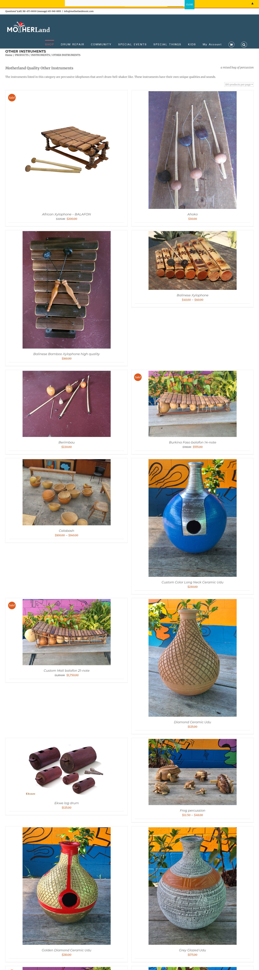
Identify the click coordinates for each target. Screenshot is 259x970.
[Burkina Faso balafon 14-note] (193, 373)
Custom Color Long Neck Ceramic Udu (192, 582)
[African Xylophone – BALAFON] (67, 93)
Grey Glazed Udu (192, 950)
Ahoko (192, 214)
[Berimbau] (67, 373)
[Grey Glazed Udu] (193, 830)
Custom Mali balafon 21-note (67, 671)
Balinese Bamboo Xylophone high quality (66, 354)
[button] (244, 44)
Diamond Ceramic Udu (192, 722)
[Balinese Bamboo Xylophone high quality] (67, 233)
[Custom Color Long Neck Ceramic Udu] (193, 461)
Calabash (66, 531)
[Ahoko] (193, 93)
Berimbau (66, 442)
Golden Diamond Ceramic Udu (66, 950)
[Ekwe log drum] (67, 741)
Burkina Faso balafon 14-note (192, 442)
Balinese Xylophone (192, 295)
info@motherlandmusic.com (79, 11)
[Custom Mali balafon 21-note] (67, 601)
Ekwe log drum (66, 803)
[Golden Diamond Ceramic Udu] (67, 830)
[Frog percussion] (193, 741)
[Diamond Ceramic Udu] (193, 601)
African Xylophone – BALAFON (66, 214)
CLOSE (189, 4)
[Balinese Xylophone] (193, 233)
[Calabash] (67, 461)
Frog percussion (192, 810)
